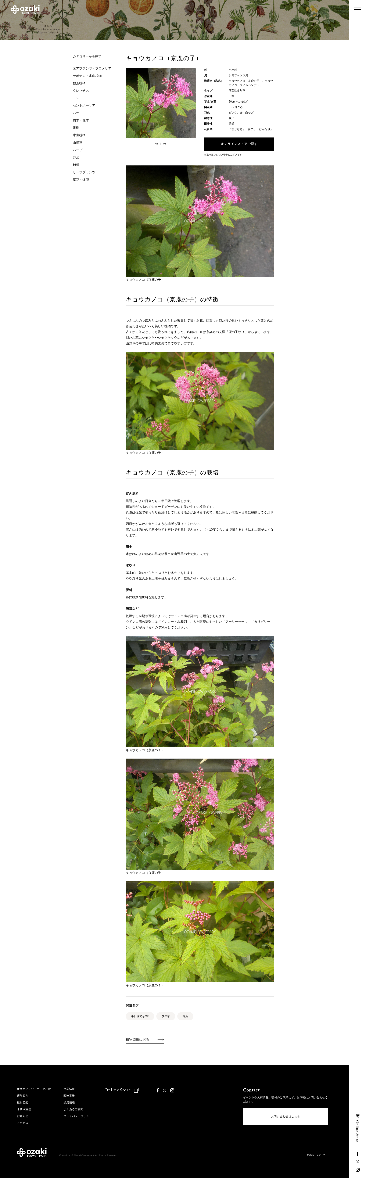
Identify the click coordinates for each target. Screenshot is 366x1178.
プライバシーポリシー (78, 1116)
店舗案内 (22, 1095)
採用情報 (69, 1102)
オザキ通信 (24, 1109)
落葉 (185, 1016)
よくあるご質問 (73, 1109)
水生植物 (79, 135)
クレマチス (81, 90)
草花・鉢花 (81, 179)
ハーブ (77, 150)
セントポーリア (84, 105)
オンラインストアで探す (239, 144)
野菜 (76, 157)
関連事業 (69, 1095)
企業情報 (69, 1089)
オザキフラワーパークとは (34, 1089)
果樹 (76, 127)
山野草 (77, 142)
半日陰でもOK (140, 1016)
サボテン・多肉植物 (87, 76)
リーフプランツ (84, 172)
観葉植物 (79, 83)
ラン (76, 98)
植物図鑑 (22, 1102)
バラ (76, 113)
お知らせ (22, 1116)
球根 (76, 165)
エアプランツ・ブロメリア (92, 68)
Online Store (118, 1090)
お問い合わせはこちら (285, 1116)
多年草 (166, 1016)
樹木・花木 (81, 120)
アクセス (22, 1122)
